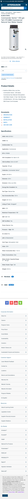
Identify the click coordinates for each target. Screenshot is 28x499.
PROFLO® (3, 453)
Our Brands (4, 426)
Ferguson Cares (5, 325)
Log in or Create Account (7, 74)
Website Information (6, 388)
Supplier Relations (6, 421)
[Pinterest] (11, 303)
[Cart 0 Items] (26, 5)
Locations (3, 370)
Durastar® (3, 435)
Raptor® (3, 462)
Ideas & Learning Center (7, 407)
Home (2, 12)
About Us (3, 316)
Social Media (4, 334)
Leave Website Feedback (7, 361)
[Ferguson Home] (14, 5)
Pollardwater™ (4, 448)
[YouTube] (16, 303)
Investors (3, 343)
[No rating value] (5, 61)
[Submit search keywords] (25, 8)
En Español (4, 398)
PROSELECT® (4, 457)
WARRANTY (6, 117)
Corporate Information (7, 312)
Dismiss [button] (5, 495)
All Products (9, 12)
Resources (3, 403)
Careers (3, 320)
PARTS (5, 122)
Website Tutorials (5, 384)
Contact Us (4, 366)
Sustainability (4, 338)
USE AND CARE (7, 125)
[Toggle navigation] (2, 5)
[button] (27, 475)
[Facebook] (7, 303)
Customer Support (6, 357)
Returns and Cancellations (8, 375)
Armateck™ (4, 430)
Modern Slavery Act (6, 347)
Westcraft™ (4, 471)
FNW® (3, 439)
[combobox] (13, 8)
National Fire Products (7, 444)
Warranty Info (4, 379)
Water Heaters (17, 12)
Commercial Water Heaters (8, 13)
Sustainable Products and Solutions (10, 352)
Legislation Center (6, 411)
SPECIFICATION (7, 115)
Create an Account (10, 78)
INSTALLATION (7, 120)
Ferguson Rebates (6, 393)
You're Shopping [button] (12, 1)
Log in (2, 78)
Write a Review (16, 61)
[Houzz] (20, 303)
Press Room (4, 329)
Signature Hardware (6, 466)
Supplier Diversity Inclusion (8, 416)
